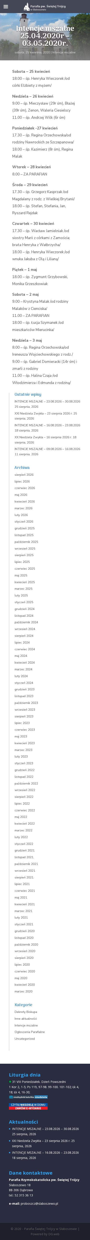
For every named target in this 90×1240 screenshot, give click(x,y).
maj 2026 (21, 495)
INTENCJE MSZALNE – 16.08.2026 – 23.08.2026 (47, 425)
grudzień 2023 (25, 689)
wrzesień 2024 (25, 629)
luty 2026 (21, 515)
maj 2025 (21, 575)
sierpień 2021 (24, 877)
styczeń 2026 (24, 522)
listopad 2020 (24, 938)
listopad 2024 (24, 616)
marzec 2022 (23, 830)
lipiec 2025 (22, 562)
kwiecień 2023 (25, 743)
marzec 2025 (23, 589)
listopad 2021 (24, 857)
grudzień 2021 (25, 850)
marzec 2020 (23, 991)
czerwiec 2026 (25, 488)
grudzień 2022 (25, 770)
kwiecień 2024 (25, 663)
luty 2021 (21, 918)
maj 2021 (21, 897)
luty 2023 (21, 756)
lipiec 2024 (22, 642)
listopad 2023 (24, 696)
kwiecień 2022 (25, 824)
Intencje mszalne (64, 52)
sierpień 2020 (24, 958)
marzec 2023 (23, 750)
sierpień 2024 (24, 636)
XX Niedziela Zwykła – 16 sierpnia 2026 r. (43, 437)
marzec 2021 (23, 911)
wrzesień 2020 (25, 951)
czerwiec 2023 (25, 730)
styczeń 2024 (24, 683)
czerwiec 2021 (25, 891)
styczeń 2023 (24, 763)
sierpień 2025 (24, 555)
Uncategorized (25, 1039)
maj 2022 (21, 817)
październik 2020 (26, 945)
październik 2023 (26, 703)
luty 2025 (21, 595)
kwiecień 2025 (25, 582)
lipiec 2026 (22, 481)
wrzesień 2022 (25, 790)
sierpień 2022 (24, 797)
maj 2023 (21, 736)
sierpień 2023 (24, 716)
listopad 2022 (24, 777)
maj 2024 (21, 656)
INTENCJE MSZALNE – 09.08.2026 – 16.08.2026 (47, 449)
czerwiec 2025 (25, 569)
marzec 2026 (23, 508)
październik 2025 (26, 542)
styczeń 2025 (24, 602)
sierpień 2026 (24, 475)
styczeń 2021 (24, 924)
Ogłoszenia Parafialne (30, 1032)
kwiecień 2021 (25, 904)
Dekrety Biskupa (26, 1012)
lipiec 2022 (22, 804)
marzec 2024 (23, 669)
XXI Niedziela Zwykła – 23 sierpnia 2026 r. (44, 413)
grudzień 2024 (25, 609)
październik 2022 (26, 783)
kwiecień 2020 (25, 985)
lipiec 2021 (22, 884)
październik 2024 (26, 622)
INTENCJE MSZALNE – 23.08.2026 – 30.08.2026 (47, 401)
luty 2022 (21, 837)
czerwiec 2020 (25, 971)
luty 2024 (21, 676)
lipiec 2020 (22, 965)
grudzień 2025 (25, 528)
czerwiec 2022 (25, 810)
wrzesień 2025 (25, 549)
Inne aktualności (26, 1019)
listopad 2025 (24, 535)
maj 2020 (21, 978)
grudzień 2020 (25, 931)
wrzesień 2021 (25, 871)
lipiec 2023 (22, 723)
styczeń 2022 (24, 844)
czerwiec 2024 (25, 649)
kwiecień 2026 (25, 501)
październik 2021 (26, 864)
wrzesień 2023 (25, 710)
